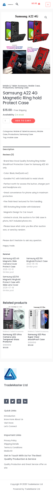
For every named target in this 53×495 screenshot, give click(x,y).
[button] (45, 17)
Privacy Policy (10, 440)
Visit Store (8, 423)
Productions (8, 87)
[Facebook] (6, 401)
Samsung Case (22, 87)
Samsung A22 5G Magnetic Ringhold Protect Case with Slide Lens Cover (11, 280)
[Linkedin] (25, 401)
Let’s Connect (10, 426)
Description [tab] (8, 149)
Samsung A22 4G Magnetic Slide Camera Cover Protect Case (11, 262)
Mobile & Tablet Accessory (15, 86)
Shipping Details (11, 444)
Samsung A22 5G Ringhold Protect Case (37, 260)
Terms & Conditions (13, 447)
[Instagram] (19, 401)
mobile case (12, 137)
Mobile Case (34, 86)
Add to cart (23, 120)
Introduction (9, 416)
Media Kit (8, 451)
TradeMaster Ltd (10, 4)
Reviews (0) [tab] (8, 154)
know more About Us (13, 419)
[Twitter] (12, 401)
